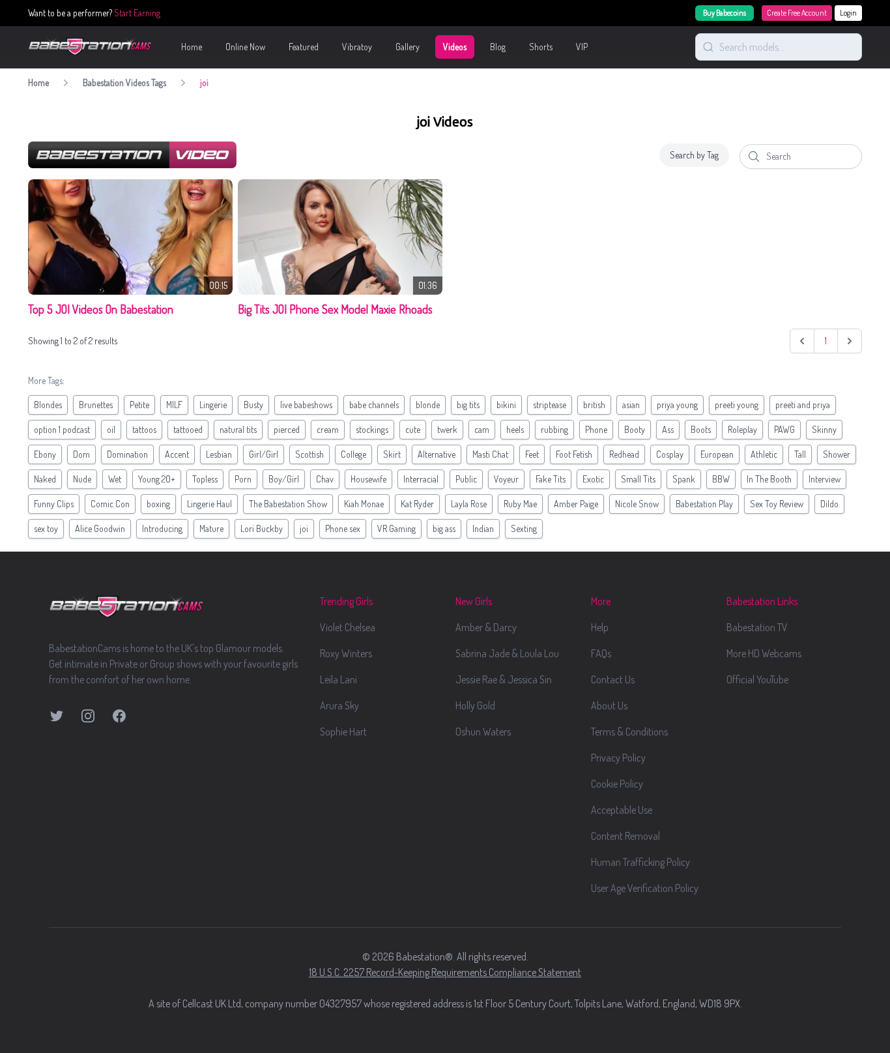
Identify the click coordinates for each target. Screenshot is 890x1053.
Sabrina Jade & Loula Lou (507, 653)
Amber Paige (576, 503)
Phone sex (342, 528)
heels (515, 429)
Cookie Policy (617, 783)
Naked (45, 478)
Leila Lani (338, 679)
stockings (372, 429)
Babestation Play (704, 503)
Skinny (824, 429)
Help (600, 627)
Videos (455, 46)
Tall (800, 454)
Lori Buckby (261, 528)
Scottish (309, 454)
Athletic (764, 454)
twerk (447, 429)
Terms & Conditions (629, 731)
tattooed (188, 429)
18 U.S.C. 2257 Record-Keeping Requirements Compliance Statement (445, 972)
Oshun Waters (483, 731)
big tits (468, 404)
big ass (444, 528)
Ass (668, 429)
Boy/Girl (283, 478)
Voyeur (506, 478)
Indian (483, 528)
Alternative (436, 454)
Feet (532, 454)
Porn (243, 478)
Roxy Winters (346, 653)
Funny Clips (54, 503)
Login (848, 13)
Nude (82, 478)
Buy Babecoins (724, 13)
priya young (677, 404)
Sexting (524, 528)
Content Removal (625, 835)
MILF (174, 404)
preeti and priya (802, 404)
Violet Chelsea (347, 627)
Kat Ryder (417, 503)
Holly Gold (475, 705)
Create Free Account (797, 13)
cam (481, 429)
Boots (701, 429)
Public (466, 478)
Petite (139, 404)
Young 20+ (156, 478)
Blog (498, 46)
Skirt (392, 454)
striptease (549, 404)
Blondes (48, 404)
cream (328, 429)
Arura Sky (339, 705)
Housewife (368, 478)
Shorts (541, 46)
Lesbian (219, 454)
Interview (824, 478)
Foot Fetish (574, 454)
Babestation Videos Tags (124, 82)
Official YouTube (757, 679)
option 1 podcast (62, 429)
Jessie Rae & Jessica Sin (503, 679)
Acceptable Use (621, 809)
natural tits (238, 429)
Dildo (829, 503)
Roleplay (742, 429)
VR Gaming (396, 528)
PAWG (784, 429)
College (353, 454)
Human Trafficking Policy (640, 861)
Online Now (245, 46)
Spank (683, 478)
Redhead (624, 454)
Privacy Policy (618, 757)
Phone (596, 429)
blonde (428, 404)
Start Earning (137, 12)
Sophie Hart (343, 731)
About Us (609, 705)
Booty (634, 429)
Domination (127, 454)
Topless (205, 478)
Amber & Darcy (486, 627)
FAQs (601, 653)
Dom (81, 454)
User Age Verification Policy (644, 888)
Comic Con (110, 503)
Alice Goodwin (100, 528)
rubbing (554, 429)
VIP (582, 46)
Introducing (162, 528)
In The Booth (769, 478)
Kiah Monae (364, 503)
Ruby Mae (520, 503)
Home (191, 46)
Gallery (407, 46)
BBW (721, 478)
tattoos (144, 429)
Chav (325, 478)
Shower (836, 454)
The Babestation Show (288, 503)
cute (412, 429)
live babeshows (306, 404)
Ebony (45, 454)
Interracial (420, 478)
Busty (253, 404)
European (717, 454)
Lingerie (213, 404)
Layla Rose (469, 503)
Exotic (593, 478)
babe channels (374, 404)
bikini (506, 404)
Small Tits (638, 478)
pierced (287, 429)
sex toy (46, 528)
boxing (158, 503)
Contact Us (613, 679)
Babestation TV (757, 627)
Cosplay (669, 454)
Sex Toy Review (776, 503)
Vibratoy (357, 46)
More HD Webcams (763, 653)
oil (111, 429)
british (594, 404)
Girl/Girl (263, 454)
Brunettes (96, 404)
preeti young (736, 404)
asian (631, 404)
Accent (177, 454)
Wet (114, 478)
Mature (211, 528)
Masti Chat (490, 454)
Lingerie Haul (209, 503)
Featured (304, 46)
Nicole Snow (637, 503)
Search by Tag (694, 154)
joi (304, 528)
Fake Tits (551, 478)
